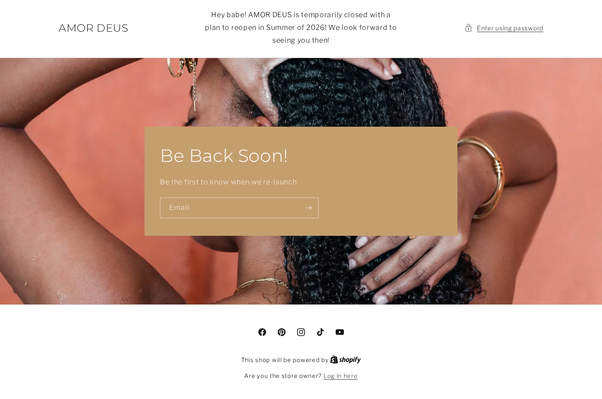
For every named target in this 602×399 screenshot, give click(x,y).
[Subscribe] (308, 208)
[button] (504, 27)
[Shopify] (345, 359)
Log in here (340, 375)
